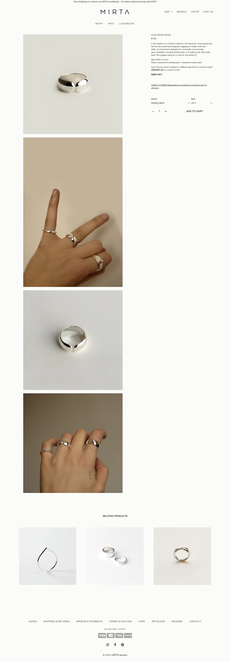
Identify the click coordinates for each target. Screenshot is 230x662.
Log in (195, 11)
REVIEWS (177, 621)
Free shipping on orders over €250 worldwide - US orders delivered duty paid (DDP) (115, 2)
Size (193, 99)
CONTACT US (157, 70)
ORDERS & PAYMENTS (89, 621)
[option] (47, 559)
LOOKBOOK (127, 24)
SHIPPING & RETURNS (57, 621)
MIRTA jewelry (119, 655)
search (182, 12)
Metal (154, 99)
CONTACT (195, 621)
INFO (111, 24)
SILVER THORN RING (30, 588)
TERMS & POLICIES (120, 621)
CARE (141, 621)
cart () (208, 12)
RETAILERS (158, 621)
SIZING (33, 621)
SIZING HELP (156, 74)
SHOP (99, 24)
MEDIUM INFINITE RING (166, 588)
